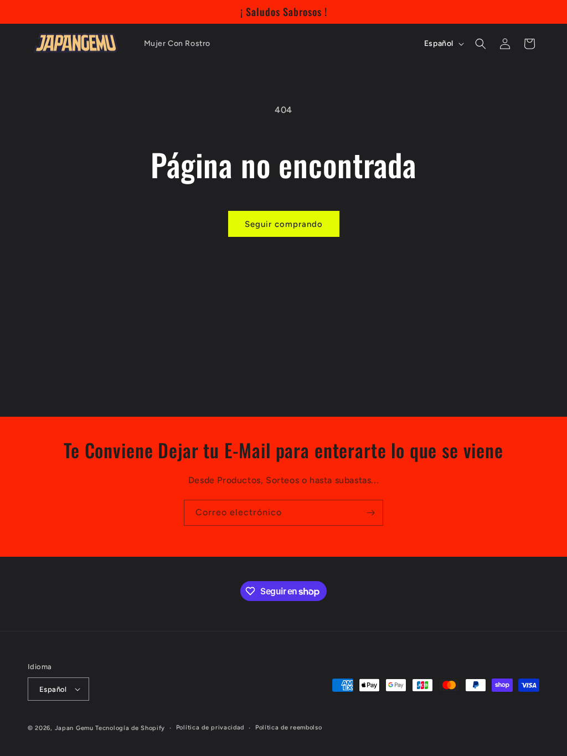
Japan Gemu (74, 728)
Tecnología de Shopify (130, 728)
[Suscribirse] (370, 513)
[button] (480, 44)
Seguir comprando (284, 224)
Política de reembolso (288, 727)
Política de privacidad (210, 727)
